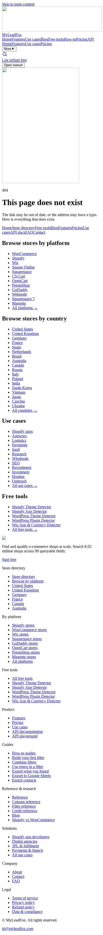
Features (18, 39)
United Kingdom (25, 333)
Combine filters (24, 762)
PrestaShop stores (26, 652)
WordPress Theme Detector (34, 516)
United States (22, 329)
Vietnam (18, 392)
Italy (15, 374)
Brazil (17, 356)
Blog (44, 39)
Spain (16, 347)
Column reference (26, 802)
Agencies (19, 436)
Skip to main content (18, 4)
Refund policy (23, 907)
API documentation (27, 731)
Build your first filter (28, 757)
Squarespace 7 (23, 299)
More (9, 49)
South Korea (22, 388)
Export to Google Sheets (31, 776)
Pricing (81, 39)
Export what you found (30, 771)
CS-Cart (18, 276)
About (17, 872)
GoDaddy (20, 290)
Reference (20, 797)
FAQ (29, 232)
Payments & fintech (27, 850)
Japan (16, 397)
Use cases (32, 39)
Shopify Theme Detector (31, 507)
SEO (16, 463)
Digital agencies (24, 841)
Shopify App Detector (29, 511)
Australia (19, 361)
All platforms (22, 661)
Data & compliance (27, 911)
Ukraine (18, 406)
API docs (17, 232)
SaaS (16, 449)
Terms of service (25, 898)
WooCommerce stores (29, 630)
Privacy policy (23, 902)
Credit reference (24, 811)
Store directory (23, 228)
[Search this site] (5, 55)
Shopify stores (23, 625)
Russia (17, 370)
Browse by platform (28, 581)
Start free (19, 60)
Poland (17, 379)
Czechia (18, 401)
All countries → (24, 410)
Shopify (18, 258)
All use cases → (25, 485)
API (90, 39)
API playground (25, 736)
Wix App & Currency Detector (36, 525)
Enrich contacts (24, 780)
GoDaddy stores (25, 643)
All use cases (22, 855)
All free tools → (25, 529)
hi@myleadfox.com (17, 928)
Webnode (19, 294)
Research (19, 454)
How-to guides (24, 753)
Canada (18, 365)
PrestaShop (21, 285)
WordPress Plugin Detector (33, 520)
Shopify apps (22, 431)
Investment (20, 472)
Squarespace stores (27, 639)
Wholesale (20, 458)
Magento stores (24, 657)
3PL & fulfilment (25, 846)
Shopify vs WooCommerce (33, 820)
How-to (70, 39)
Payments (19, 445)
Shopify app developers (30, 837)
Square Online (23, 267)
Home (7, 39)
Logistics (19, 440)
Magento (19, 303)
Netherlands (21, 352)
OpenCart (20, 281)
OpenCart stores (25, 648)
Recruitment (21, 467)
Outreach (19, 481)
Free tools (56, 39)
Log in (7, 60)
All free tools (22, 678)
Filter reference (24, 806)
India (16, 383)
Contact (39, 232)
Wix (15, 263)
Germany (19, 338)
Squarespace (22, 272)
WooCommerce (24, 253)
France (17, 343)
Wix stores (20, 634)
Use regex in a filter (27, 766)
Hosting (18, 476)
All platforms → (25, 308)
